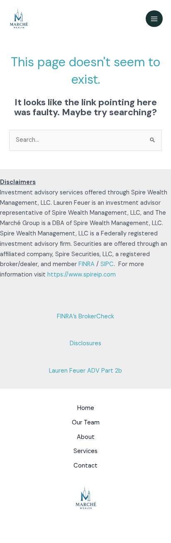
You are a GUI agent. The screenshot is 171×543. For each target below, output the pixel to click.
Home (85, 408)
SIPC (107, 264)
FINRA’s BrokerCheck (85, 316)
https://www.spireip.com (81, 275)
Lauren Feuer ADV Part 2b (85, 371)
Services (85, 451)
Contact (85, 466)
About (86, 437)
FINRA (86, 264)
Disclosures (85, 343)
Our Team (86, 423)
